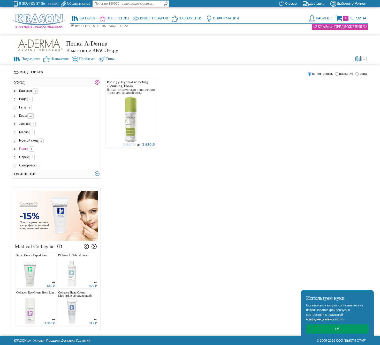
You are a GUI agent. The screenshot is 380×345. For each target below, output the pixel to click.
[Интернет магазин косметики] (39, 21)
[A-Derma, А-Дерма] (39, 45)
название (347, 74)
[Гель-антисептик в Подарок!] (56, 193)
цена (363, 74)
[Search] (166, 3)
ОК (337, 329)
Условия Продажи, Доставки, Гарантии (61, 340)
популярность (323, 74)
